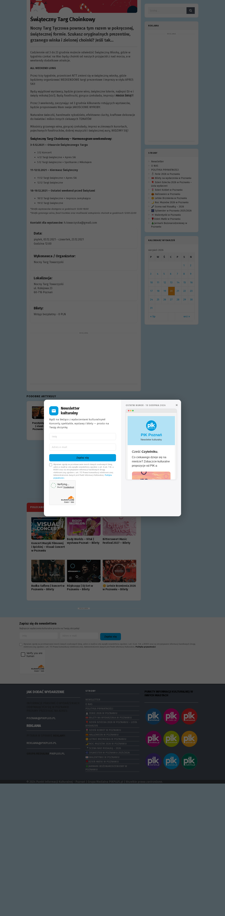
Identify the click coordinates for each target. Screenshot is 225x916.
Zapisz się (82, 457)
